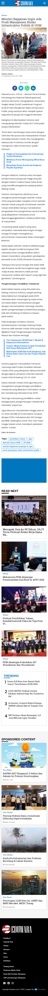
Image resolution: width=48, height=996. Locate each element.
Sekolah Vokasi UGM (11, 443)
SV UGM (27, 443)
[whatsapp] (27, 88)
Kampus (6, 949)
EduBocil (6, 938)
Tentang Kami (8, 966)
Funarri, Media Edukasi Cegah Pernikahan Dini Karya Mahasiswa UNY (26, 347)
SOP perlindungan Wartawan (14, 978)
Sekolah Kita (8, 942)
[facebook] (14, 88)
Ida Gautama (11, 432)
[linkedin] (33, 88)
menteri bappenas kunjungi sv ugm (18, 446)
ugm (30, 439)
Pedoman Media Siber (11, 970)
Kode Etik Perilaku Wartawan (14, 974)
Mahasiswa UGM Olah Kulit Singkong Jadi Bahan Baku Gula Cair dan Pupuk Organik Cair (26, 354)
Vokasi (4, 15)
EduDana (6, 961)
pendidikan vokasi (17, 439)
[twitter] (21, 88)
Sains (5, 957)
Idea (5, 953)
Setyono (4, 74)
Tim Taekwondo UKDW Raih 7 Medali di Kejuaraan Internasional (24, 341)
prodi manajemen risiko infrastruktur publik (21, 450)
